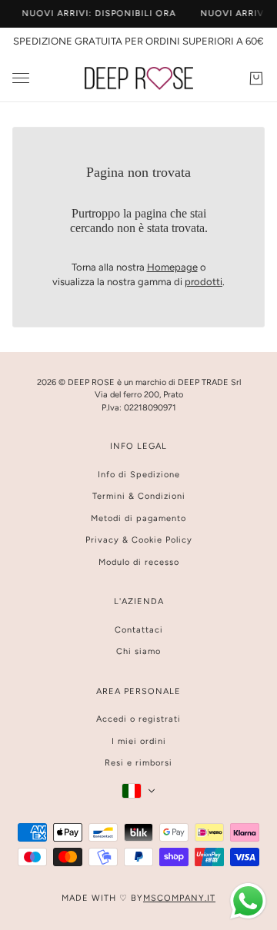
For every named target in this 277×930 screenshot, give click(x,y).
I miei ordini (139, 741)
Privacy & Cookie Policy (138, 540)
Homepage (172, 267)
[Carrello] (256, 78)
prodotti (203, 281)
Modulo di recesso (138, 562)
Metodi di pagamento (138, 518)
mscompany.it (179, 898)
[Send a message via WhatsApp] (248, 901)
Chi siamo (138, 651)
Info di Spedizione (139, 475)
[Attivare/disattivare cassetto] (20, 78)
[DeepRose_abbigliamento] (139, 78)
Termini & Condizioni (138, 496)
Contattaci (139, 630)
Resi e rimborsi (138, 763)
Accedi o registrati (138, 719)
